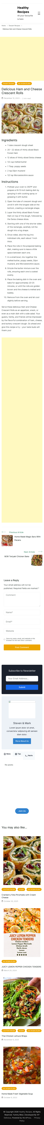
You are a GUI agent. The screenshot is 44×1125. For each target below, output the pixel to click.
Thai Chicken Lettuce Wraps (14, 1036)
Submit (22, 687)
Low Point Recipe (9, 889)
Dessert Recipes (8, 83)
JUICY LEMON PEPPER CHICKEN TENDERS (21, 967)
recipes (21, 889)
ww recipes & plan (24, 83)
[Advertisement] (22, 59)
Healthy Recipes (23, 10)
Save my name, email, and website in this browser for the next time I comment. (20, 639)
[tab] (7, 754)
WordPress (26, 1118)
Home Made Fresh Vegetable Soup (17, 1094)
